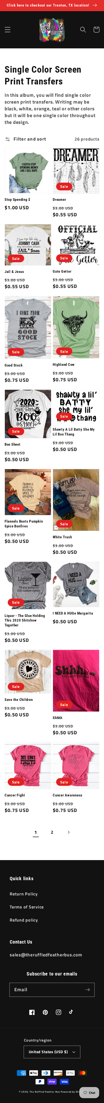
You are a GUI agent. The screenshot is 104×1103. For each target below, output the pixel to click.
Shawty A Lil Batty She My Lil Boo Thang (74, 431)
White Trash (62, 537)
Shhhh (57, 718)
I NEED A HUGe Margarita (73, 613)
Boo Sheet (13, 444)
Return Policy (24, 894)
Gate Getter (62, 271)
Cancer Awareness (67, 795)
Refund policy (24, 920)
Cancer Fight (15, 795)
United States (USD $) (48, 1052)
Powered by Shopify (73, 1092)
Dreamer (59, 199)
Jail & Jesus (14, 272)
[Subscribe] (87, 989)
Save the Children (19, 700)
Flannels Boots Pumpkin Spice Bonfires (24, 523)
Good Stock (14, 365)
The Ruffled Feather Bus (45, 1092)
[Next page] (68, 832)
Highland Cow (64, 364)
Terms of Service (27, 907)
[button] (7, 29)
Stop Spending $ (17, 199)
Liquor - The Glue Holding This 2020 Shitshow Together (25, 621)
